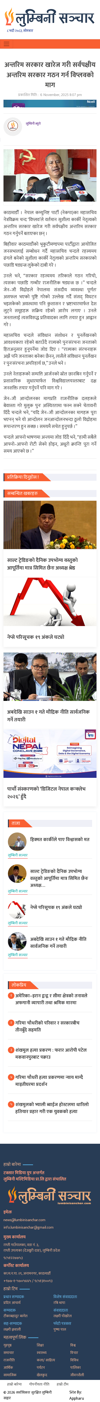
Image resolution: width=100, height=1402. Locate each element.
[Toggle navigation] (6, 44)
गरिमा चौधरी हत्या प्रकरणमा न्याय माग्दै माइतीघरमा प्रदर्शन (49, 1081)
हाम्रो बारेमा (14, 1384)
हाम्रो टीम (62, 1384)
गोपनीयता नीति (39, 1384)
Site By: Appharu (76, 1395)
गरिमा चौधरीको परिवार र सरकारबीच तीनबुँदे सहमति (47, 1026)
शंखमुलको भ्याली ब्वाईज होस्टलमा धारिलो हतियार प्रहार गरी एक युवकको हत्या (52, 1108)
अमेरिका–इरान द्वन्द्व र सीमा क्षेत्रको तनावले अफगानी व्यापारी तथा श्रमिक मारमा (51, 999)
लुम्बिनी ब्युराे (33, 123)
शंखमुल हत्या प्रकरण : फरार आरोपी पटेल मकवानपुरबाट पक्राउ (51, 1053)
